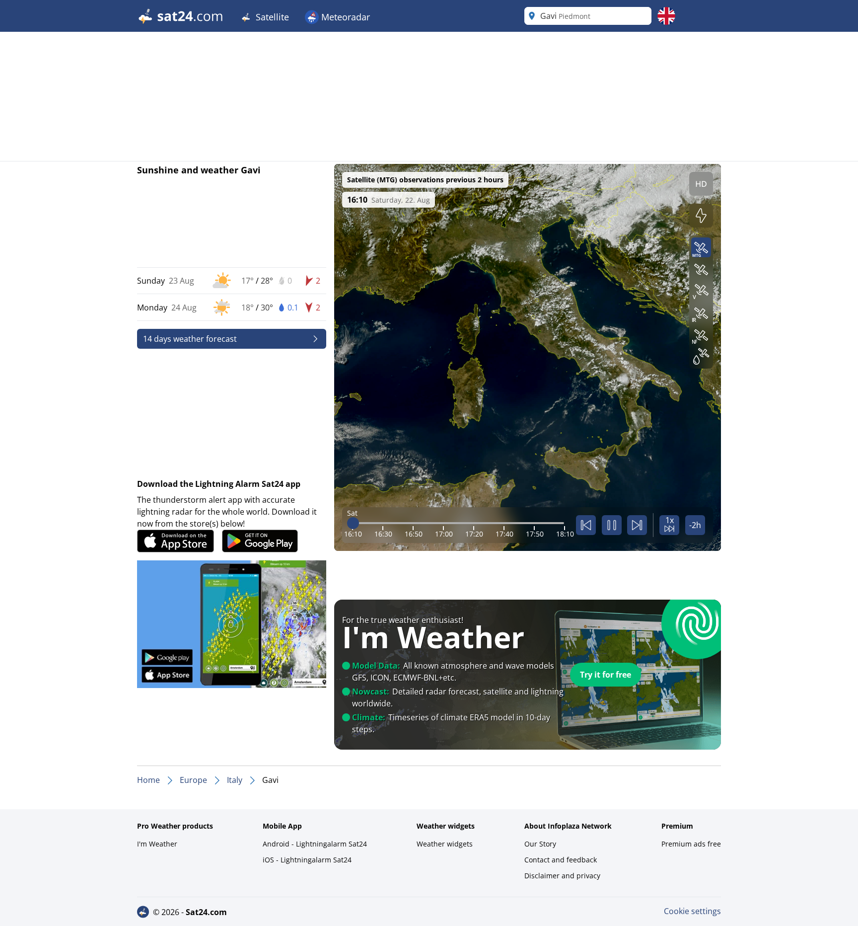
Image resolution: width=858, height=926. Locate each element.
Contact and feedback (560, 859)
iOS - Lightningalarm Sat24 (307, 859)
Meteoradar (344, 17)
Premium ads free (691, 844)
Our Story (540, 844)
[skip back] (586, 525)
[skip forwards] (637, 525)
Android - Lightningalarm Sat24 (315, 844)
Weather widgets (445, 844)
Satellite (271, 17)
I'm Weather (157, 844)
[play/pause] (612, 525)
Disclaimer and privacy (562, 875)
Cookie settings (692, 911)
